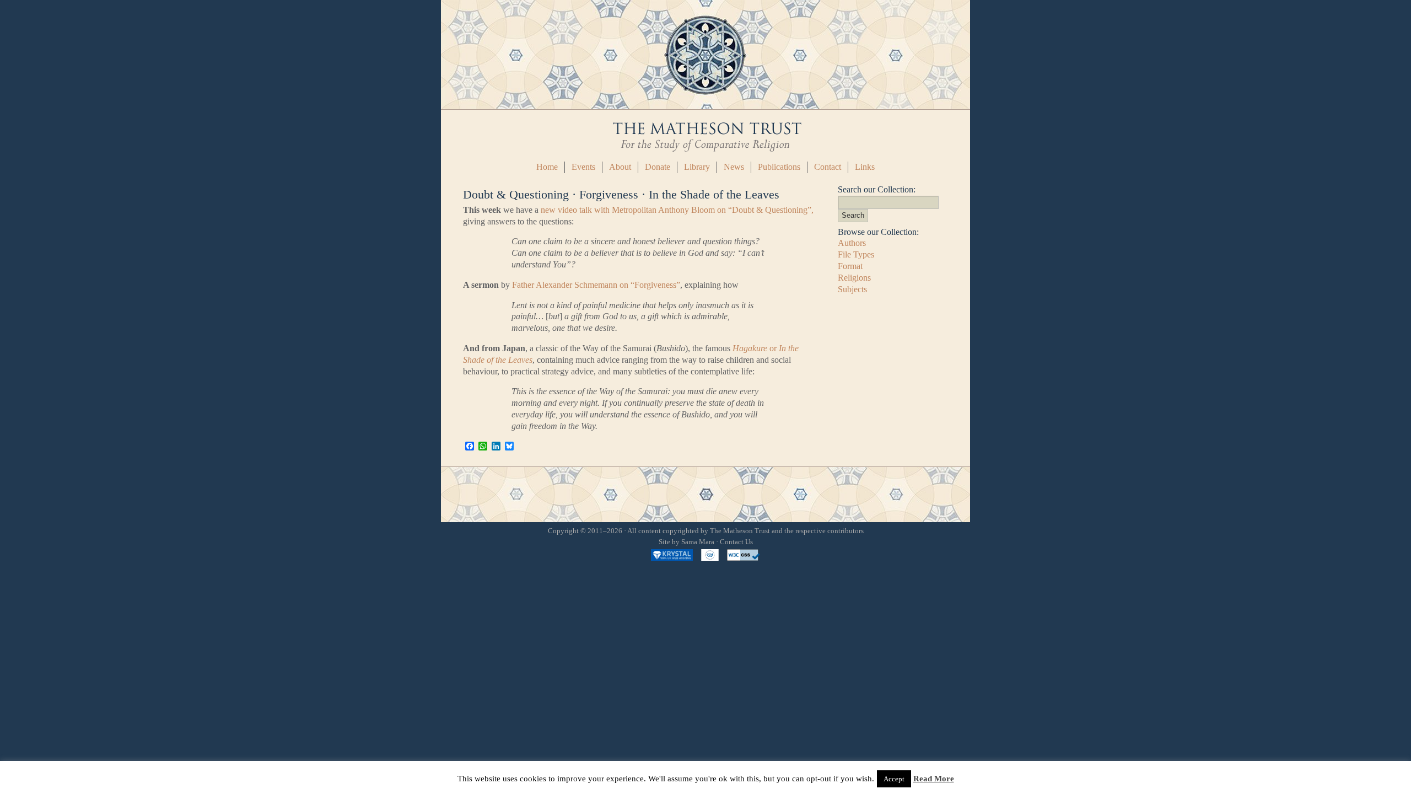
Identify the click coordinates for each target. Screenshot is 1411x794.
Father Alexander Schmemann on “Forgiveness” (596, 284)
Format (850, 266)
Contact (827, 166)
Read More (933, 778)
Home (547, 166)
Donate (657, 166)
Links (865, 166)
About (620, 166)
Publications (779, 166)
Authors (852, 243)
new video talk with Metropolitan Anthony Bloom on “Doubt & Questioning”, (677, 209)
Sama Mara (697, 542)
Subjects (852, 289)
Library (697, 166)
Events (583, 166)
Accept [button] (894, 779)
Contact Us (736, 542)
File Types (856, 254)
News (734, 166)
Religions (854, 277)
